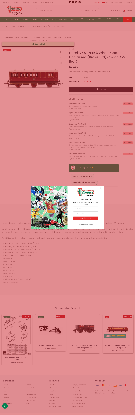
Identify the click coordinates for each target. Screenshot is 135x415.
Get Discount (85, 218)
